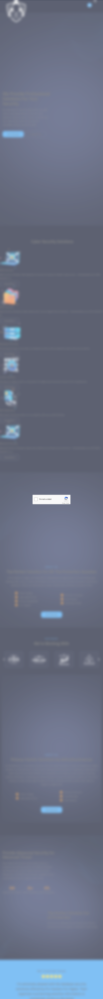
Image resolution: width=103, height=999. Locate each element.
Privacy (63, 503)
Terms (67, 503)
